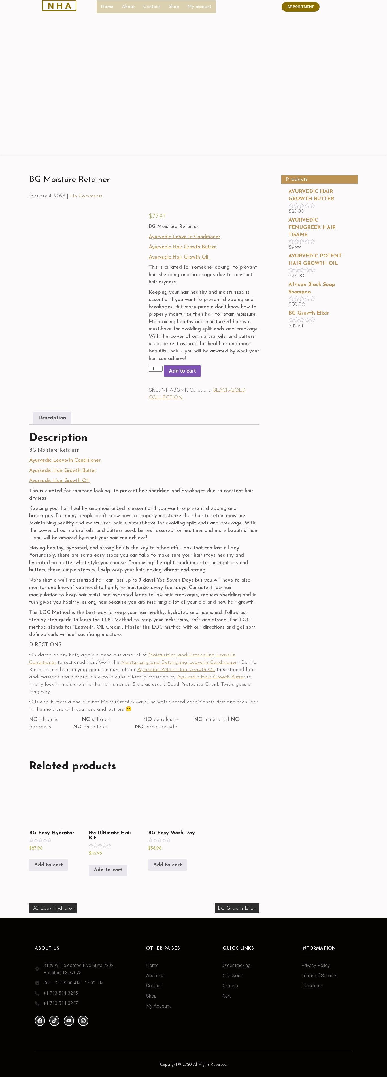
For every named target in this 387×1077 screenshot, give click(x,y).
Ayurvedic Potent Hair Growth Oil (176, 669)
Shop (174, 7)
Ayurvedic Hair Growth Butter (211, 677)
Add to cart (182, 371)
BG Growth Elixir (237, 908)
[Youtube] (69, 1021)
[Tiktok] (54, 1021)
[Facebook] (40, 1021)
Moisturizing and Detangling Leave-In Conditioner (179, 662)
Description (52, 418)
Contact (151, 7)
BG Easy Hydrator (53, 908)
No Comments (86, 196)
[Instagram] (83, 1021)
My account (200, 7)
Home (107, 7)
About (128, 7)
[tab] (52, 418)
